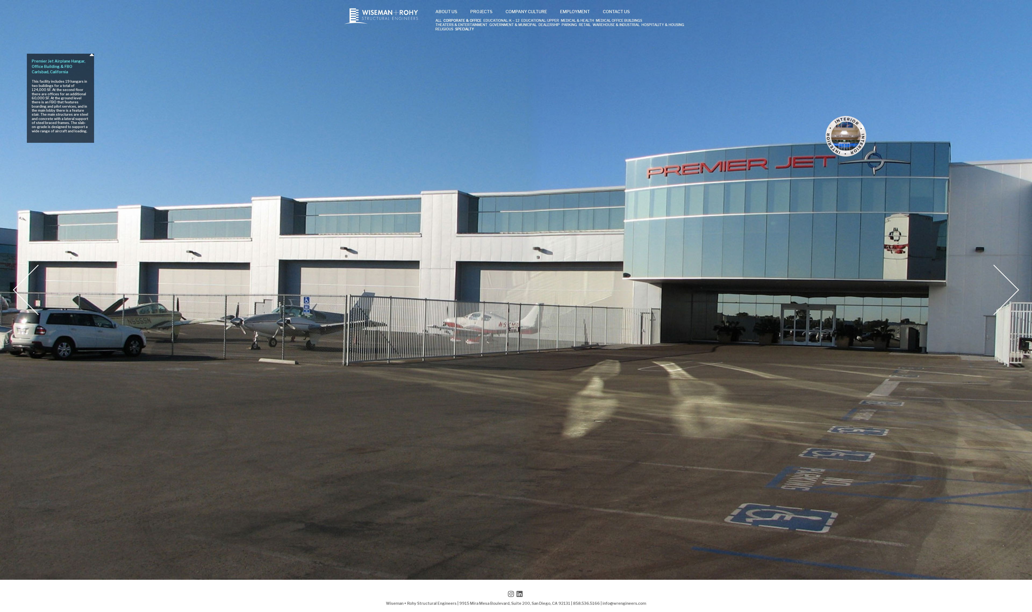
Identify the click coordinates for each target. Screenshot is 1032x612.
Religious (444, 29)
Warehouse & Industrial (616, 25)
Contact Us (616, 12)
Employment (575, 12)
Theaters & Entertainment (461, 25)
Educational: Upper (540, 21)
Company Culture (526, 12)
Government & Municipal (513, 25)
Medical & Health (577, 21)
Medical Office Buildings (619, 21)
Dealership (549, 25)
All (438, 21)
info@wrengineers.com (624, 603)
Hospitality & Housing (663, 25)
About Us (446, 12)
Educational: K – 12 (501, 21)
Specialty (464, 29)
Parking (569, 25)
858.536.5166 (586, 603)
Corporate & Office (462, 21)
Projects (481, 12)
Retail (585, 25)
